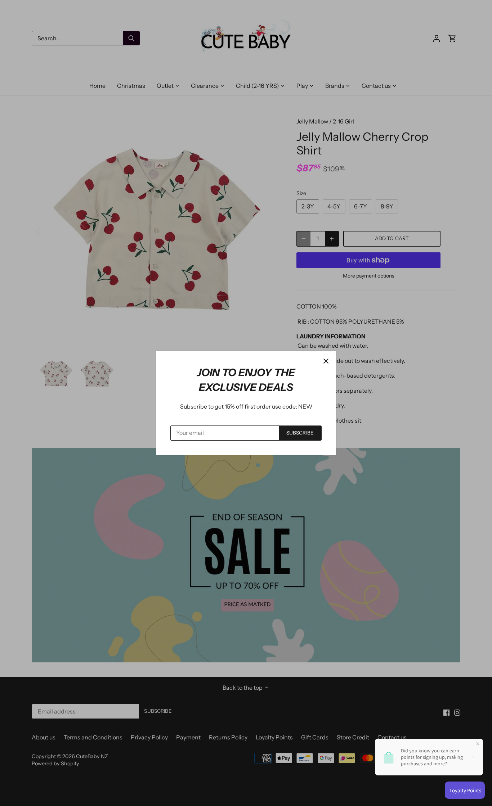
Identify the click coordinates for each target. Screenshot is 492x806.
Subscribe (300, 433)
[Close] (326, 361)
